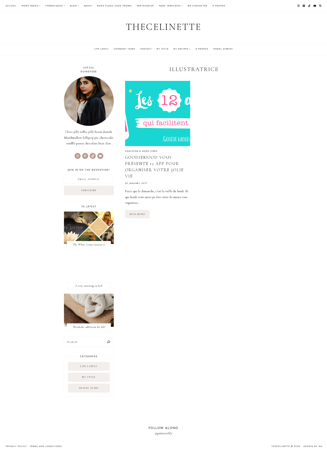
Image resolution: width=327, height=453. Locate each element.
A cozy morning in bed (88, 285)
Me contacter (197, 5)
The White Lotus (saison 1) (89, 244)
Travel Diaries (223, 48)
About (88, 5)
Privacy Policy (16, 446)
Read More (140, 215)
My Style (163, 48)
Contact (146, 48)
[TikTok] (309, 5)
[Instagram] (298, 5)
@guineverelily (163, 433)
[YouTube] (314, 5)
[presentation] (157, 113)
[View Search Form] (320, 6)
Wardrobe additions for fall (89, 327)
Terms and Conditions (46, 446)
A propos (219, 5)
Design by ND (313, 446)
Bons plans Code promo (114, 5)
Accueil (11, 5)
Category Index (124, 48)
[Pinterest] (303, 5)
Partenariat (145, 5)
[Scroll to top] (320, 442)
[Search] (108, 342)
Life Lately (101, 48)
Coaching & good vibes (141, 151)
